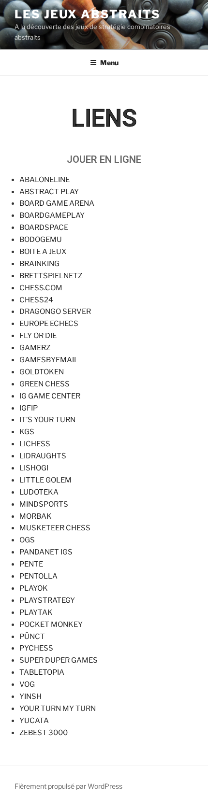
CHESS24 (36, 300)
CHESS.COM (40, 288)
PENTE (31, 564)
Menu (109, 62)
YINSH (30, 696)
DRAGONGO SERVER (55, 311)
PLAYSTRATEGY (47, 600)
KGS (26, 431)
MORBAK (35, 516)
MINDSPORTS (43, 504)
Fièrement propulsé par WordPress (68, 786)
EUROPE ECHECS (48, 323)
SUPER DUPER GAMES (58, 660)
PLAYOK (33, 588)
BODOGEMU (40, 239)
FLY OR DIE (38, 335)
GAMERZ (34, 347)
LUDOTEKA (39, 492)
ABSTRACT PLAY (49, 191)
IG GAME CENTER (49, 396)
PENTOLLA (38, 576)
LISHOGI (33, 468)
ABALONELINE (44, 179)
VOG (27, 684)
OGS (27, 540)
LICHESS (34, 444)
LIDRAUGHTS (42, 456)
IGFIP (28, 408)
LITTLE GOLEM (45, 480)
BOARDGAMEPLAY (52, 215)
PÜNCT (32, 636)
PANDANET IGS (46, 552)
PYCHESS (36, 648)
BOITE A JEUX (42, 251)
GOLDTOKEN (41, 372)
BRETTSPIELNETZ (50, 275)
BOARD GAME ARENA (56, 203)
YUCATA (34, 720)
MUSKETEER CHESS (54, 528)
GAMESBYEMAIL (48, 359)
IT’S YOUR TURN (47, 419)
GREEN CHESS (44, 384)
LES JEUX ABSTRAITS (88, 14)
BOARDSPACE (43, 227)
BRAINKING (39, 263)
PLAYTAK (36, 612)
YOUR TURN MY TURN (57, 708)
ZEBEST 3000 (43, 732)
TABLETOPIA (41, 672)
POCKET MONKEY (51, 624)
